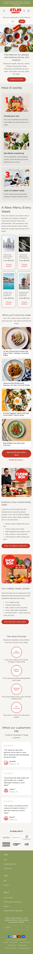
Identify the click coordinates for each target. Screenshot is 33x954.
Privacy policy (14, 942)
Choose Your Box (16, 79)
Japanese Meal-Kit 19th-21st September (24, 294)
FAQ (5, 881)
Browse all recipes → (16, 460)
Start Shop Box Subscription (15, 622)
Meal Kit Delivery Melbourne (13, 911)
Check (22, 21)
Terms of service (25, 942)
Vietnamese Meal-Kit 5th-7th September (24, 256)
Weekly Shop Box (9, 864)
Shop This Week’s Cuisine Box (15, 546)
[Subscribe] (27, 927)
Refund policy (12, 945)
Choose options (8, 265)
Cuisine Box (8, 868)
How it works (8, 897)
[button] (4, 11)
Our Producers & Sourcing (12, 902)
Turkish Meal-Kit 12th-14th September (7, 294)
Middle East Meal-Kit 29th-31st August (8, 256)
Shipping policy (22, 945)
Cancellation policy (24, 948)
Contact (6, 885)
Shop (5, 860)
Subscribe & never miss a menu (16, 453)
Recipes (6, 906)
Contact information (11, 948)
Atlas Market (15, 940)
